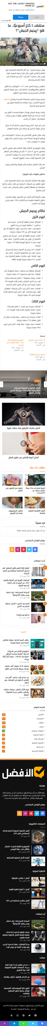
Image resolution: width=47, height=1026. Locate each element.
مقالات (40, 723)
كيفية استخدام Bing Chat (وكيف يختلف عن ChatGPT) (35, 490)
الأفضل (40, 714)
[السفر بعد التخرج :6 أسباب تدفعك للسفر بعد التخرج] (38, 607)
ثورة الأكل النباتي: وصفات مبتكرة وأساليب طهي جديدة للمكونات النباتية (16, 692)
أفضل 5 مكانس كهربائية (20, 878)
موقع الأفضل (39, 1005)
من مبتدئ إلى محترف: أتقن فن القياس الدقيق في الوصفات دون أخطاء (16, 680)
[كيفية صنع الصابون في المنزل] (12, 480)
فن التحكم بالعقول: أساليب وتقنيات (16, 977)
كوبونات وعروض (37, 731)
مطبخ (41, 727)
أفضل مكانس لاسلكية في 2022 (17, 901)
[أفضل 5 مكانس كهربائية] (38, 881)
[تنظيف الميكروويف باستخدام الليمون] (12, 502)
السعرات (6, 99)
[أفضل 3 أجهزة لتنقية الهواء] (38, 893)
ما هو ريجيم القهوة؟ (37, 354)
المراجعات (39, 718)
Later (39, 16)
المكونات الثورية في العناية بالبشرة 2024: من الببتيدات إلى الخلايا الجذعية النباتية (16, 583)
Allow (28, 16)
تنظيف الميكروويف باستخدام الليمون (16, 512)
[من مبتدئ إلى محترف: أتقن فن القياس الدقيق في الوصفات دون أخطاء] (37, 681)
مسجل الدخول (31, 531)
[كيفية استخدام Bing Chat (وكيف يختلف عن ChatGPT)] (35, 480)
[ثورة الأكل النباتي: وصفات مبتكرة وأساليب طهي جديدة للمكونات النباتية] (37, 693)
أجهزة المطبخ (38, 735)
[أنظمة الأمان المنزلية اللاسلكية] (38, 861)
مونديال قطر (38, 739)
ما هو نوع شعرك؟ (22, 615)
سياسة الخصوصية (24, 1009)
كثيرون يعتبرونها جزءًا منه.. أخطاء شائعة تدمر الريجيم (15, 342)
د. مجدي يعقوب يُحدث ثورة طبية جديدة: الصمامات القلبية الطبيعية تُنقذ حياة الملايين (17, 967)
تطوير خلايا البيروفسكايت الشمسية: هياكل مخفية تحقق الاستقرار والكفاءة (16, 991)
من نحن (33, 1009)
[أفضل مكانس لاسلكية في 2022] (38, 904)
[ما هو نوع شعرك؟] (38, 618)
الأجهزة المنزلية (37, 743)
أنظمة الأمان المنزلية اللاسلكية (18, 858)
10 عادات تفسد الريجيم (37, 340)
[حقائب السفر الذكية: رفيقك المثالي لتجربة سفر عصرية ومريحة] (37, 643)
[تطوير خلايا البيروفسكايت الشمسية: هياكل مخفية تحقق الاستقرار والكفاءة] (38, 992)
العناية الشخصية (37, 751)
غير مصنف (39, 747)
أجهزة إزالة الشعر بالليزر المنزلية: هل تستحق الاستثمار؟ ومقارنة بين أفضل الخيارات (15, 571)
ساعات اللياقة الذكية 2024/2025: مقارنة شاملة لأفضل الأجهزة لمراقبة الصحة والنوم (16, 935)
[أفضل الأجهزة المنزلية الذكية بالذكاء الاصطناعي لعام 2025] (38, 837)
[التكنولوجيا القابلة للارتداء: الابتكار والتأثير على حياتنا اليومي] (38, 850)
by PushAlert (5, 19)
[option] (23, 384)
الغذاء (22, 86)
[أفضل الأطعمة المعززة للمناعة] (35, 502)
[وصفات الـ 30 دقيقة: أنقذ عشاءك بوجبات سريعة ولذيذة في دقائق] (37, 669)
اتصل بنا (13, 1009)
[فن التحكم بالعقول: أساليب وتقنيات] (38, 980)
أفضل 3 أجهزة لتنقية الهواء (19, 889)
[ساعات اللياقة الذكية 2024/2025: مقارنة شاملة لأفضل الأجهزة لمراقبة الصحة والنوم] (38, 936)
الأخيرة (23, 632)
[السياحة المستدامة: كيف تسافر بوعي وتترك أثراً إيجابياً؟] (38, 596)
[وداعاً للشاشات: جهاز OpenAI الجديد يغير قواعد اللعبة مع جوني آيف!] (38, 948)
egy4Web (6, 1005)
